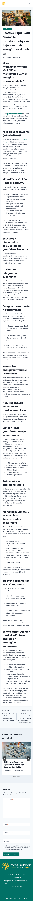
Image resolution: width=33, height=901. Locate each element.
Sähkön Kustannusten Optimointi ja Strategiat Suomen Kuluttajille (14, 764)
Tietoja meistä (16, 886)
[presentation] (16, 750)
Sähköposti (8, 833)
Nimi (5, 825)
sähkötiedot (7, 29)
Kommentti (8, 800)
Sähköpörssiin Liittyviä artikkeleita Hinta (15, 882)
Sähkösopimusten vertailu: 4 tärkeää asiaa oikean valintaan (8, 716)
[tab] (13, 776)
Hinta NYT (11, 874)
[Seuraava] (28, 758)
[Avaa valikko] (29, 3)
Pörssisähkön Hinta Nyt (19, 898)
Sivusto (6, 841)
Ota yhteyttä (16, 877)
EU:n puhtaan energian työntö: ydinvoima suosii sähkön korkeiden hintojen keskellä (24, 717)
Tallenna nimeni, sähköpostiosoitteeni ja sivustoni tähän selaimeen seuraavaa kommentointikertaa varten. (17, 847)
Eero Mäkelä (6, 57)
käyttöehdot (20, 874)
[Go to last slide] (4, 758)
